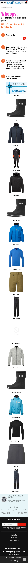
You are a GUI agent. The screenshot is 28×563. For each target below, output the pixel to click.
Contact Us (14, 535)
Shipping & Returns (14, 540)
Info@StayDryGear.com (15, 551)
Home (2, 7)
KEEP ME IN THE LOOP (21, 524)
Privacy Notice (14, 538)
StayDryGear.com (12, 557)
